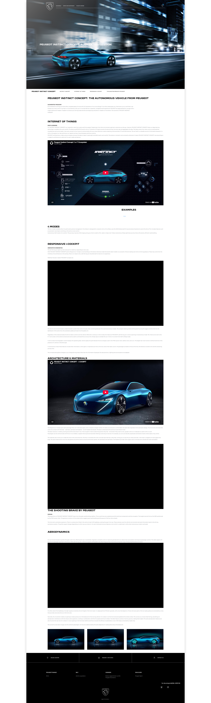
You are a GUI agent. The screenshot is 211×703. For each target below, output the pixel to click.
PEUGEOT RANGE (51, 672)
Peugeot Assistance (111, 677)
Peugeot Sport (139, 676)
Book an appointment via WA (113, 676)
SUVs (47, 676)
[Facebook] (161, 687)
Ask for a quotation (81, 676)
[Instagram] (168, 687)
